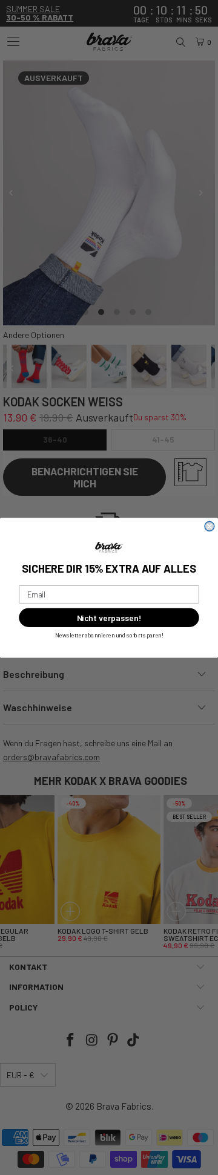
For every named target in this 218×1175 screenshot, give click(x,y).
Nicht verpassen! (109, 617)
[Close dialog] (209, 526)
